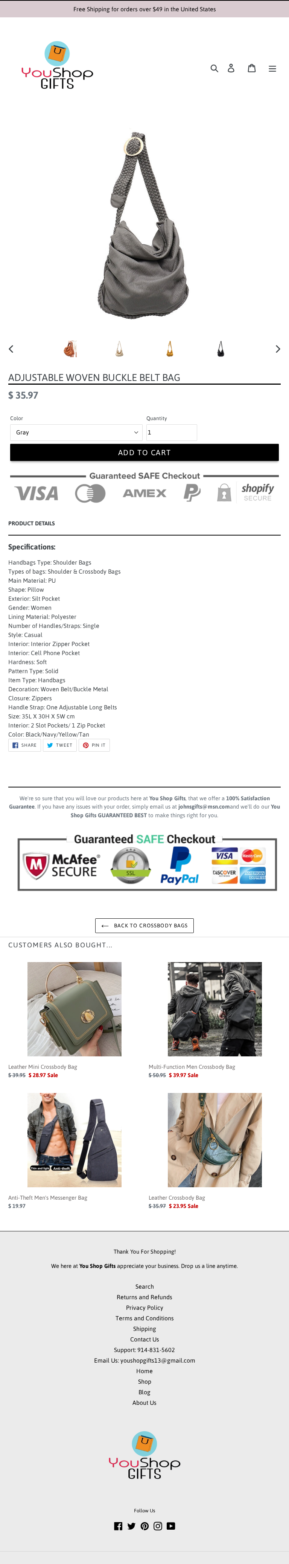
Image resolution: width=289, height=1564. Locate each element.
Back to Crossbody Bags (150, 925)
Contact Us (144, 1339)
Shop (144, 1381)
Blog (144, 1392)
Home (144, 1371)
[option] (68, 349)
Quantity (156, 418)
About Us (144, 1402)
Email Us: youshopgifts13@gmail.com (144, 1360)
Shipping (144, 1328)
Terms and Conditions (145, 1318)
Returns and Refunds (144, 1297)
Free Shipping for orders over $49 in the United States (144, 9)
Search (144, 1286)
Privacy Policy (144, 1307)
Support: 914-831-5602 (144, 1349)
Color (16, 418)
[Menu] (272, 67)
